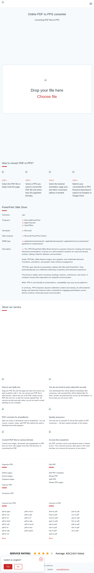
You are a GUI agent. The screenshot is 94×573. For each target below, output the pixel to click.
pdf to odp (28, 521)
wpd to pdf (53, 534)
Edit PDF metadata (56, 473)
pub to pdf (75, 511)
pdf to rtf (27, 518)
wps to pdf (75, 518)
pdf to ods (6, 531)
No (18, 567)
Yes (8, 567)
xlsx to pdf (53, 527)
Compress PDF (8, 493)
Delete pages (7, 473)
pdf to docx (28, 511)
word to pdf (53, 518)
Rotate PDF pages (56, 482)
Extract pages (7, 476)
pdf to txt (5, 518)
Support (50, 569)
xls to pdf (74, 531)
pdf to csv (5, 515)
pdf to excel (28, 524)
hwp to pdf (53, 515)
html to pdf (53, 511)
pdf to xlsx (28, 527)
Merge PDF (53, 476)
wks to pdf (53, 524)
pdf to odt (5, 524)
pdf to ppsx (28, 531)
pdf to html (6, 521)
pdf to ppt (28, 515)
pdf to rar (5, 534)
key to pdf (53, 531)
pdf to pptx (6, 511)
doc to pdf (75, 527)
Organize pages (8, 479)
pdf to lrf (5, 527)
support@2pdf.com (62, 569)
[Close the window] (41, 559)
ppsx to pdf (53, 521)
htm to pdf (75, 521)
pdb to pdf (75, 524)
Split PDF (52, 479)
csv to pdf (75, 515)
